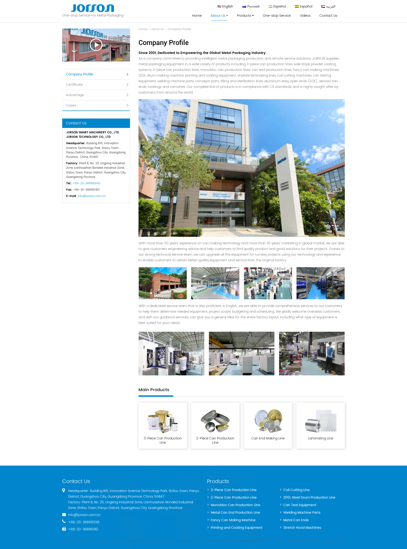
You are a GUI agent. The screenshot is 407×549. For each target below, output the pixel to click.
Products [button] (244, 16)
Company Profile (79, 74)
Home (197, 16)
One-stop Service (277, 16)
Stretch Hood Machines (302, 528)
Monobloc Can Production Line (235, 505)
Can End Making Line (268, 438)
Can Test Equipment (299, 505)
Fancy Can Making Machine (233, 520)
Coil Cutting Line (296, 490)
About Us (157, 29)
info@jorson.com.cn (92, 196)
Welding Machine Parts (301, 513)
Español (279, 6)
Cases (71, 105)
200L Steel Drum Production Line (309, 497)
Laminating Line (320, 438)
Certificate (74, 84)
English (227, 6)
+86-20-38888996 (86, 183)
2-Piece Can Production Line (215, 440)
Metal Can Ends (296, 520)
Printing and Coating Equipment (236, 528)
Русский (253, 6)
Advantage (75, 95)
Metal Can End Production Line (235, 513)
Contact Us (328, 16)
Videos (305, 16)
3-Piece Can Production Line (163, 440)
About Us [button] (218, 16)
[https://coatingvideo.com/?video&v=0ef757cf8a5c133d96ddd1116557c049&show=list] (96, 45)
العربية (330, 6)
